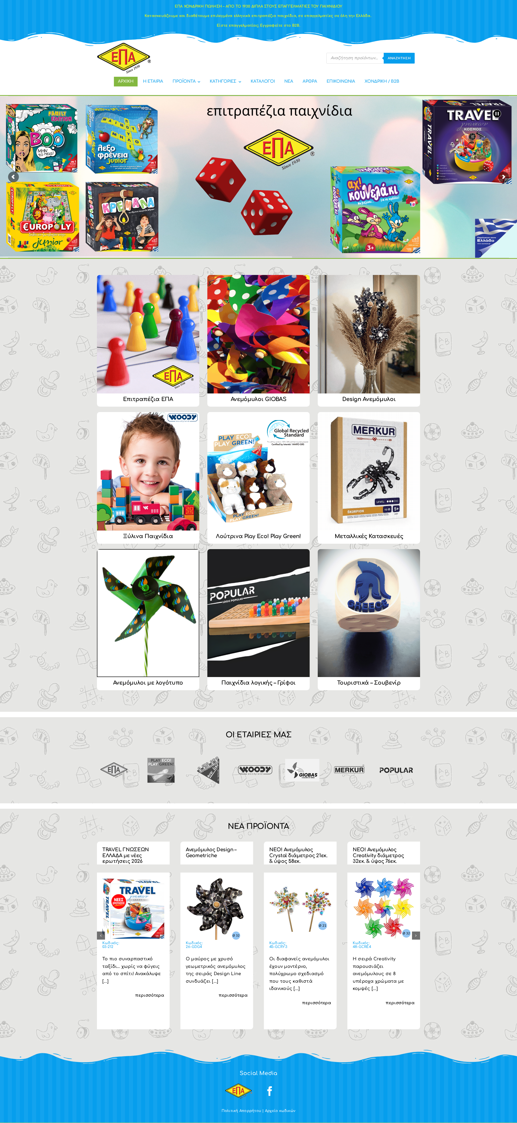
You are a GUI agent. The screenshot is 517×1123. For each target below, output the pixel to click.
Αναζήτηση (399, 57)
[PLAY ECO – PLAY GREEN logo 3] (161, 755)
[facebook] (270, 1091)
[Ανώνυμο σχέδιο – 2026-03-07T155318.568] (300, 880)
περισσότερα (149, 1003)
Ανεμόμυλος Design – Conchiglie (378, 852)
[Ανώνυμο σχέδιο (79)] (133, 880)
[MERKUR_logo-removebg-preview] (349, 755)
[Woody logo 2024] (255, 767)
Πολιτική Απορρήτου (241, 1111)
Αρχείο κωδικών (280, 1111)
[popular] (396, 755)
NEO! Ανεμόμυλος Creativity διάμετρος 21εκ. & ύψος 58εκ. (128, 855)
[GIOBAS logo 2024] (302, 761)
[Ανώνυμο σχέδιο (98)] (217, 880)
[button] (101, 936)
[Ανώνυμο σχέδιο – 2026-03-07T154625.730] (384, 880)
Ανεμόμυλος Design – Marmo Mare (211, 852)
